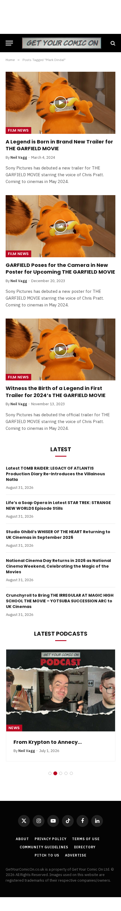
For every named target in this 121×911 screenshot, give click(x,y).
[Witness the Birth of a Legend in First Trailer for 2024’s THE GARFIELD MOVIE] (60, 349)
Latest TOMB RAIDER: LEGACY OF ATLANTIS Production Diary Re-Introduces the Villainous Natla (55, 473)
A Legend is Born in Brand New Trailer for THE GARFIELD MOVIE (59, 145)
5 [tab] (71, 773)
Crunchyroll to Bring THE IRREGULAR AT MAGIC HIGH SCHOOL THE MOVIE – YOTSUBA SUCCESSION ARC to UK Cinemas (59, 600)
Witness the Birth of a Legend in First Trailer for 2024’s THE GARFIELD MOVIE (56, 391)
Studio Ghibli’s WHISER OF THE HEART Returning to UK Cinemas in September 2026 (58, 534)
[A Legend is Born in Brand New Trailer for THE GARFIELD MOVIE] (60, 103)
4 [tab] (66, 773)
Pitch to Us (47, 855)
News (14, 728)
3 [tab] (60, 773)
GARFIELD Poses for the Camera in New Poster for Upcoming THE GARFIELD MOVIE (60, 268)
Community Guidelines (44, 847)
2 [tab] (55, 773)
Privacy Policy (51, 839)
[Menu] (9, 43)
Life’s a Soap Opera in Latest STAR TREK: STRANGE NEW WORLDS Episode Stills (58, 505)
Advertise (75, 855)
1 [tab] (50, 773)
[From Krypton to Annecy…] (60, 690)
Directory (85, 847)
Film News (18, 130)
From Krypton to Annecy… (48, 742)
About (22, 839)
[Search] (112, 43)
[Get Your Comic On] (61, 43)
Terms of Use (85, 839)
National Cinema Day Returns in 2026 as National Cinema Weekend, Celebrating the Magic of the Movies (58, 566)
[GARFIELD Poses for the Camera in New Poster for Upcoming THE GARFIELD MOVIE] (60, 226)
